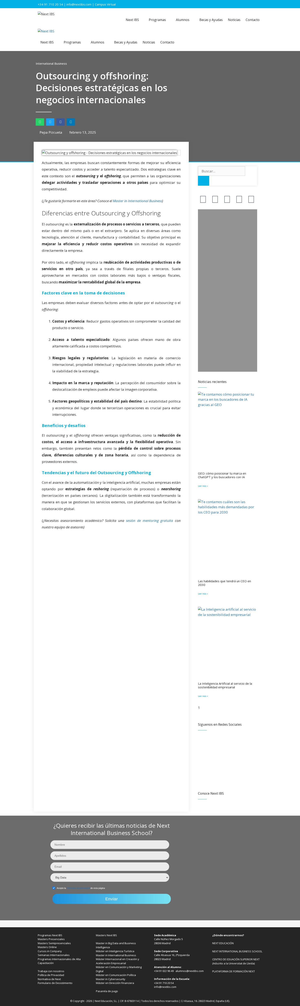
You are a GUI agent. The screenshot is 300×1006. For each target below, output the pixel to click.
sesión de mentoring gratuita (149, 520)
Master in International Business (137, 201)
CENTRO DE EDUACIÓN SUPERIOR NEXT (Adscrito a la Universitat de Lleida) (236, 961)
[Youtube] (227, 199)
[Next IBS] (46, 31)
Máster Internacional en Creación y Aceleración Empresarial (117, 961)
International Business (51, 63)
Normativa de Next (49, 979)
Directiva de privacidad (78, 888)
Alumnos (182, 20)
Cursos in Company (50, 951)
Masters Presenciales (51, 939)
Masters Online (47, 947)
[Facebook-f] (203, 199)
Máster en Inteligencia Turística (115, 951)
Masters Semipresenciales (54, 943)
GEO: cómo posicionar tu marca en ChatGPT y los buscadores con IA (222, 475)
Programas (157, 20)
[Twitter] (215, 199)
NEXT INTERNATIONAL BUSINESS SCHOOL (237, 951)
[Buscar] (203, 181)
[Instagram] (239, 199)
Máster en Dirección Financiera (115, 983)
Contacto (253, 20)
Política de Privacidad (51, 975)
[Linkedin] (251, 199)
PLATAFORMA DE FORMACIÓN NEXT (233, 971)
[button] (40, 122)
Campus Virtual (105, 4)
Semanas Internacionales (54, 955)
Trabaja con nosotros (51, 971)
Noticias (234, 20)
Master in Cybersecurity (110, 979)
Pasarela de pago (107, 991)
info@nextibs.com (79, 4)
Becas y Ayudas (211, 20)
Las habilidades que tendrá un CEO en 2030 (224, 583)
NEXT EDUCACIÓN (223, 943)
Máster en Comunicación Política (116, 975)
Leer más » (203, 486)
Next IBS (132, 20)
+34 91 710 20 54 (50, 4)
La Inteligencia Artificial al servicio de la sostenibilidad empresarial (225, 685)
